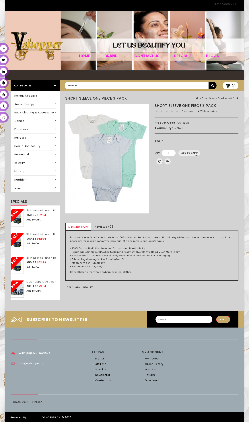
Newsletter (102, 375)
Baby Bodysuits (83, 287)
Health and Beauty (27, 146)
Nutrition (20, 179)
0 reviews (187, 111)
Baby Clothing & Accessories (34, 112)
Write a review (208, 111)
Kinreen (37, 402)
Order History (154, 364)
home (84, 55)
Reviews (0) (104, 227)
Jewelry (19, 163)
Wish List (151, 369)
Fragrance (21, 129)
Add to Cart (33, 219)
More (17, 188)
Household (21, 154)
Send (223, 319)
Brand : (112, 55)
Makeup (19, 171)
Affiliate (100, 364)
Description (78, 227)
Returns (150, 375)
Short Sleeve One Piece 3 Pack (220, 98)
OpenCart (34, 417)
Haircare (20, 138)
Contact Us (146, 55)
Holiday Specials (25, 96)
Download (152, 380)
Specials (183, 55)
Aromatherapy (24, 104)
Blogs (212, 55)
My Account (153, 358)
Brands (100, 358)
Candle (19, 121)
